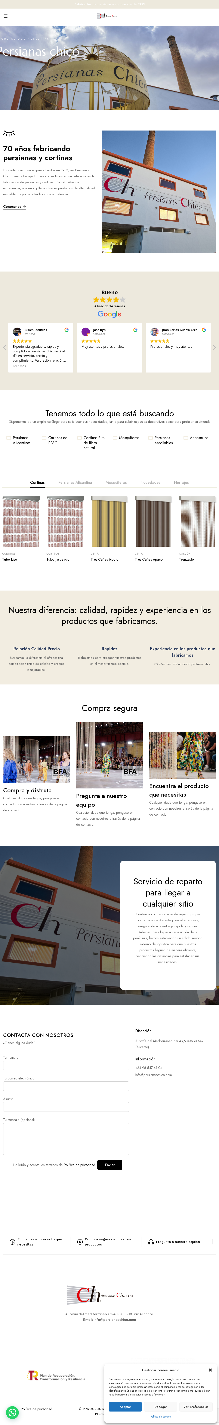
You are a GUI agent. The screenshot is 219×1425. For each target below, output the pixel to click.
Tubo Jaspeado (58, 559)
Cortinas (8, 554)
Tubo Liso (9, 559)
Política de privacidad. (80, 1164)
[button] (210, 1370)
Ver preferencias (195, 1406)
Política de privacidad (36, 1409)
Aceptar (125, 1406)
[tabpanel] (109, 529)
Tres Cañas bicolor (105, 559)
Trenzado (186, 559)
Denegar (160, 1406)
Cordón (185, 554)
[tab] (37, 482)
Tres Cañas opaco (149, 559)
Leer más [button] (19, 366)
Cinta (94, 554)
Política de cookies (161, 1417)
